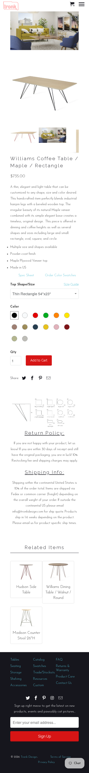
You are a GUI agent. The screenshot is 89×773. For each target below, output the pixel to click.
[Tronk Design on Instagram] (52, 698)
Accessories (18, 685)
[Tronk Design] (10, 5)
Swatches (39, 666)
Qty (13, 352)
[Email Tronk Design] (60, 698)
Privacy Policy (46, 762)
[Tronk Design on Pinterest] (44, 698)
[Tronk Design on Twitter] (28, 698)
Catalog (38, 659)
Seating (15, 666)
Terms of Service (60, 756)
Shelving (15, 679)
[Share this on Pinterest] (39, 379)
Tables (14, 659)
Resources (40, 679)
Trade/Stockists (44, 672)
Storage (15, 672)
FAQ (59, 659)
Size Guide (71, 284)
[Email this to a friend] (47, 379)
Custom (38, 685)
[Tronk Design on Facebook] (36, 698)
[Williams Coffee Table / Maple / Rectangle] (44, 90)
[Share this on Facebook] (31, 379)
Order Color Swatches (60, 275)
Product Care (65, 676)
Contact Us (64, 683)
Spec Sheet (26, 275)
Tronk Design (29, 756)
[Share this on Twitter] (23, 379)
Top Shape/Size (22, 284)
